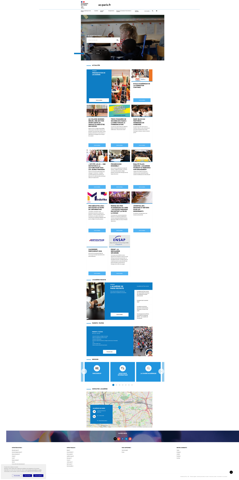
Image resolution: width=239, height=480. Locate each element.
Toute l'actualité (125, 450)
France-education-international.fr (18, 464)
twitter (115, 438)
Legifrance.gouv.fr (70, 456)
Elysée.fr (68, 450)
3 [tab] (119, 385)
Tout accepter (38, 475)
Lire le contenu (99, 100)
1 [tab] (113, 385)
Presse (123, 452)
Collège (98, 50)
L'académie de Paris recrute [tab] (143, 286)
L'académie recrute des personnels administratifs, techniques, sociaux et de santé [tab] (142, 308)
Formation (98, 53)
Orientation (113, 50)
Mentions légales (193, 476)
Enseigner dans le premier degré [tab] (142, 301)
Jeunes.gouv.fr (70, 462)
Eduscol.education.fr (16, 454)
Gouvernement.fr (70, 452)
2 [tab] (116, 385)
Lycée (106, 50)
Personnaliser (17, 475)
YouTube (178, 458)
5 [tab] (126, 385)
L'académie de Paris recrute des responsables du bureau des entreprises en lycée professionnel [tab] (143, 294)
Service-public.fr (70, 454)
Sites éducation (17, 447)
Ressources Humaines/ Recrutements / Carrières (124, 11)
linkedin (126, 438)
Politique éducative (137, 11)
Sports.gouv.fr (69, 464)
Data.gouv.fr (69, 458)
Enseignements (111, 10)
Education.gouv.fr (15, 450)
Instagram (179, 452)
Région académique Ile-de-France (86, 11)
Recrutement (90, 53)
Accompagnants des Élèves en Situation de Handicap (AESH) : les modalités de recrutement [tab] (143, 316)
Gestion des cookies (213, 476)
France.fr (68, 460)
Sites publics (71, 447)
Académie (96, 10)
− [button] (88, 395)
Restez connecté (182, 447)
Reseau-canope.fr (15, 460)
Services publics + (70, 466)
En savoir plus (110, 351)
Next (161, 371)
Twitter (178, 450)
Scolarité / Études (102, 11)
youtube (130, 438)
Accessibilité (157, 11)
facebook (122, 438)
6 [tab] (129, 385)
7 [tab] (132, 385)
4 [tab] (122, 385)
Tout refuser (27, 475)
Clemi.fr (13, 462)
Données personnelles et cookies (34, 470)
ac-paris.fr (104, 5)
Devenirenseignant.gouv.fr (17, 452)
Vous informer (126, 447)
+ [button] (88, 393)
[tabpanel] (110, 301)
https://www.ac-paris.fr (103, 420)
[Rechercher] (152, 11)
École (90, 50)
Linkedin (178, 454)
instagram (118, 438)
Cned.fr (13, 458)
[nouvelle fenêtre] (97, 372)
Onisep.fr (13, 456)
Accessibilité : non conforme (222, 476)
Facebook (178, 456)
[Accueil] (87, 4)
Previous (84, 371)
